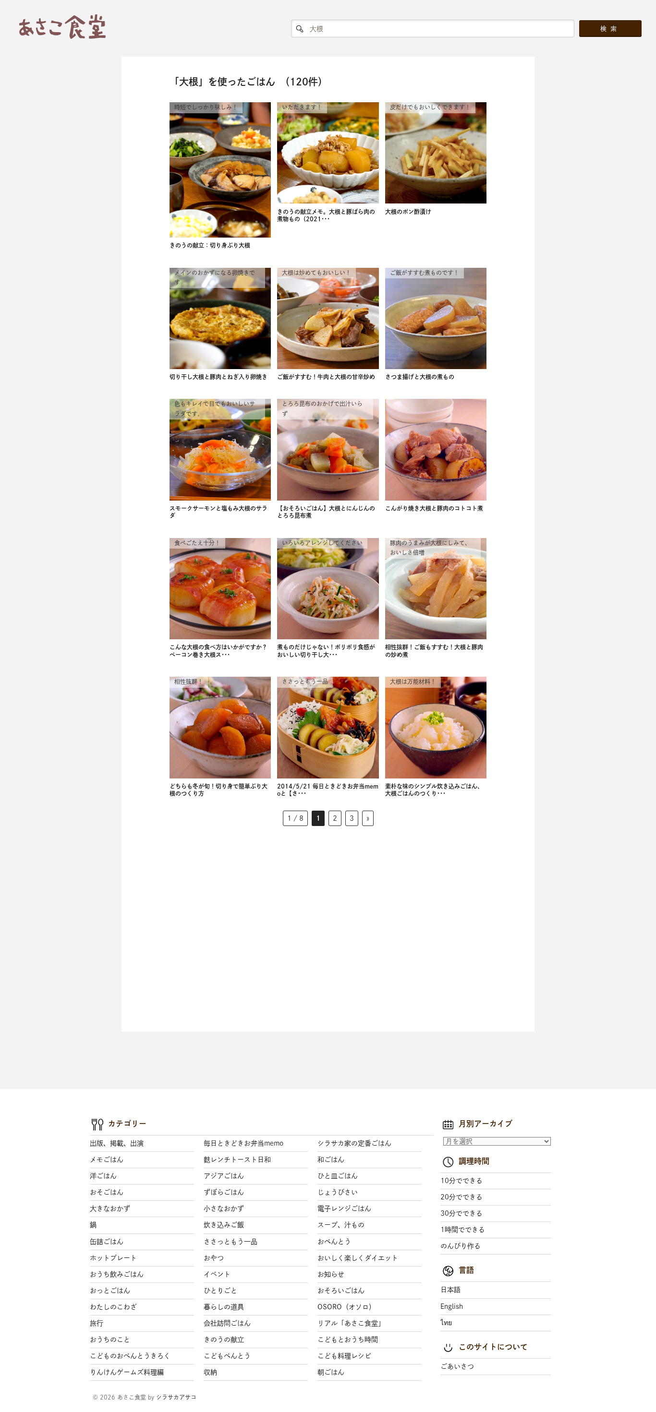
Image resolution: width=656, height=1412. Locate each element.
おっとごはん (110, 1290)
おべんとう (334, 1241)
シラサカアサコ (176, 1397)
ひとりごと (220, 1290)
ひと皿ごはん (337, 1176)
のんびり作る (460, 1246)
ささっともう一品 (230, 1241)
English (451, 1306)
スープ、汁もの (340, 1224)
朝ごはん (330, 1372)
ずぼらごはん (224, 1192)
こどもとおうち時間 (347, 1339)
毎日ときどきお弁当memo (243, 1143)
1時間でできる (462, 1229)
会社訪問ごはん (227, 1323)
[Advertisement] (235, 927)
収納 (210, 1372)
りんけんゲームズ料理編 (127, 1372)
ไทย (446, 1322)
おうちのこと (110, 1339)
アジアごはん (224, 1176)
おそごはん (106, 1192)
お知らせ (330, 1274)
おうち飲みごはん (117, 1274)
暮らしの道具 (224, 1307)
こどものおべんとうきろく (130, 1355)
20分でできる (461, 1197)
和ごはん (330, 1159)
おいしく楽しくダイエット (357, 1258)
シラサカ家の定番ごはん (354, 1143)
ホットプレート (113, 1258)
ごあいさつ (457, 1366)
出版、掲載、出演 (117, 1143)
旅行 (96, 1323)
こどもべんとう (227, 1355)
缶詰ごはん (106, 1241)
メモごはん (106, 1159)
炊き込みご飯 (224, 1224)
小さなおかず (224, 1208)
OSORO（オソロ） (346, 1307)
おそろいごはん (340, 1290)
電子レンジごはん (344, 1208)
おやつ (214, 1258)
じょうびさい (337, 1192)
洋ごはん (103, 1176)
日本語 (450, 1289)
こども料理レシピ (344, 1355)
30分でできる (461, 1213)
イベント (217, 1274)
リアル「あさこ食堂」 (351, 1323)
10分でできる (461, 1180)
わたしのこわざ (113, 1307)
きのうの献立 (224, 1339)
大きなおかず (110, 1208)
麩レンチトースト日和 (237, 1159)
